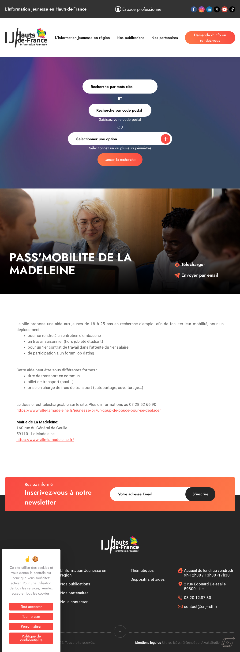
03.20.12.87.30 (197, 597)
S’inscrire (200, 494)
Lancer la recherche (120, 159)
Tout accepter (31, 606)
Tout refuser (31, 616)
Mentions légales (148, 642)
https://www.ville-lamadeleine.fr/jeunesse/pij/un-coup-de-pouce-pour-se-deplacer (88, 410)
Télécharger (192, 264)
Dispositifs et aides (148, 579)
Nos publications (130, 37)
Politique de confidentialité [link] (31, 638)
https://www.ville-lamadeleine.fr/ (45, 439)
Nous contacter (74, 601)
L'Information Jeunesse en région (82, 37)
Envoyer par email (199, 275)
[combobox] (120, 110)
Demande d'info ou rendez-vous (210, 37)
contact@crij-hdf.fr (200, 606)
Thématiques (142, 570)
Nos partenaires (164, 37)
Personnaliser (31, 626)
